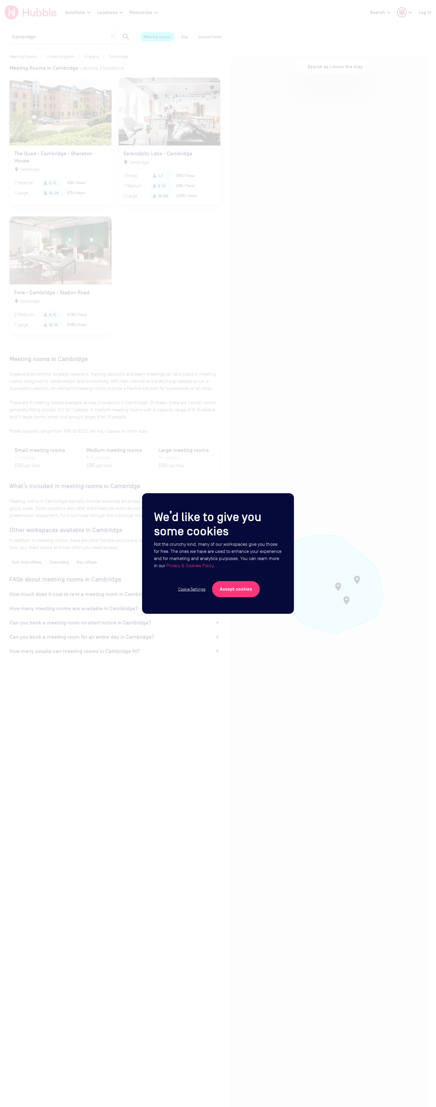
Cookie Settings (192, 589)
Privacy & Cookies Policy (190, 565)
